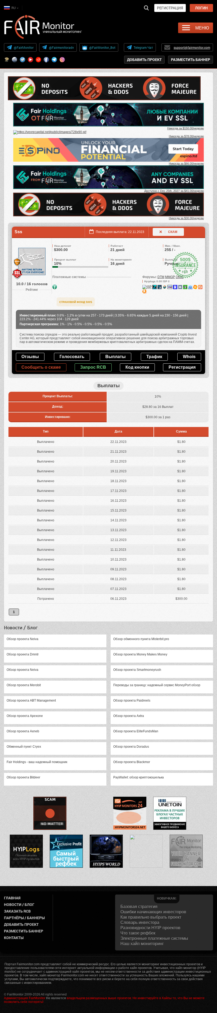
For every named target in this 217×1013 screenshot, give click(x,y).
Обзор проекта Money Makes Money (140, 654)
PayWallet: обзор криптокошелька (138, 777)
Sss (18, 232)
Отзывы (30, 356)
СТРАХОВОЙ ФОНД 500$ (75, 302)
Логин (201, 7)
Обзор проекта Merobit (24, 685)
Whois (189, 356)
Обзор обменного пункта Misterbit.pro (141, 639)
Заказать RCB (17, 911)
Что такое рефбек (137, 933)
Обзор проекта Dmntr (23, 654)
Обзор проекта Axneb (23, 731)
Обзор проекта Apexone (25, 716)
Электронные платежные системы (154, 938)
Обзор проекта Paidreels (131, 700)
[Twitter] (22, 59)
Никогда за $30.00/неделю (186, 218)
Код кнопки (137, 367)
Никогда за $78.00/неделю (186, 136)
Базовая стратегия (138, 906)
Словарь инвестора (139, 922)
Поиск (146, 8)
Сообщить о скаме (41, 367)
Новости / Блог (19, 904)
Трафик (154, 356)
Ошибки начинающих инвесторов (153, 912)
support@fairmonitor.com (192, 47)
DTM (160, 277)
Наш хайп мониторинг (142, 943)
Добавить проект (144, 59)
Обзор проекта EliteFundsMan (135, 731)
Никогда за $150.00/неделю (185, 128)
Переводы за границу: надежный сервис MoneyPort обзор (156, 685)
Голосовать (72, 356)
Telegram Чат (143, 47)
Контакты (14, 937)
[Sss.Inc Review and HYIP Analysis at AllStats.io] (159, 287)
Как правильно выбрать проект (150, 917)
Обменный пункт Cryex (24, 746)
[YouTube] (30, 59)
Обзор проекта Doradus (131, 746)
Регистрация (170, 7)
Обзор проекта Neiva (22, 639)
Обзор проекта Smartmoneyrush (137, 670)
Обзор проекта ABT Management (31, 700)
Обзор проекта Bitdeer (23, 777)
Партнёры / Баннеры (24, 917)
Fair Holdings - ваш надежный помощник (37, 762)
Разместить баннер (190, 59)
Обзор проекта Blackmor (131, 762)
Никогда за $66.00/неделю (186, 163)
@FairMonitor (24, 47)
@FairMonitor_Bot (102, 47)
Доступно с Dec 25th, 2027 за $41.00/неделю (174, 190)
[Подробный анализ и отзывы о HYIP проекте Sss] (154, 287)
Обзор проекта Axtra (128, 716)
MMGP (170, 277)
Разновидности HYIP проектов (150, 928)
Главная (12, 897)
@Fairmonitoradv (61, 47)
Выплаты (115, 356)
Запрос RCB (93, 367)
